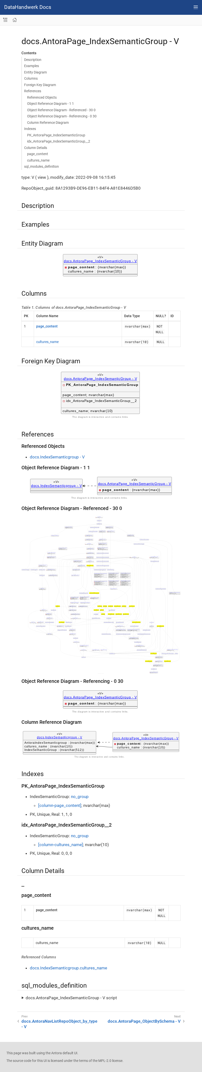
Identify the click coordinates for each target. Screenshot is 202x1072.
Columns (31, 78)
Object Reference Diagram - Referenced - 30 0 (61, 110)
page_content (37, 154)
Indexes (30, 129)
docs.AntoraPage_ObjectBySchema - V (144, 1021)
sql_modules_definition (41, 166)
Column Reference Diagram (48, 123)
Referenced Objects (42, 97)
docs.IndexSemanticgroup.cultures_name (68, 967)
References (32, 91)
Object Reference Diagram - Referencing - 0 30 (62, 116)
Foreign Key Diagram (40, 85)
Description (32, 60)
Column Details (35, 148)
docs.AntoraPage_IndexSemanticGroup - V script (71, 997)
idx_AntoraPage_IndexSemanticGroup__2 (58, 141)
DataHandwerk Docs (27, 7)
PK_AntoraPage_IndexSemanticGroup (56, 135)
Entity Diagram (35, 72)
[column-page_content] (59, 805)
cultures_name (38, 160)
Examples (31, 66)
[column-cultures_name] (60, 844)
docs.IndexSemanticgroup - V (57, 456)
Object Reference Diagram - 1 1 (50, 104)
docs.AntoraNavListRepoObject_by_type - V (59, 1024)
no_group (80, 796)
